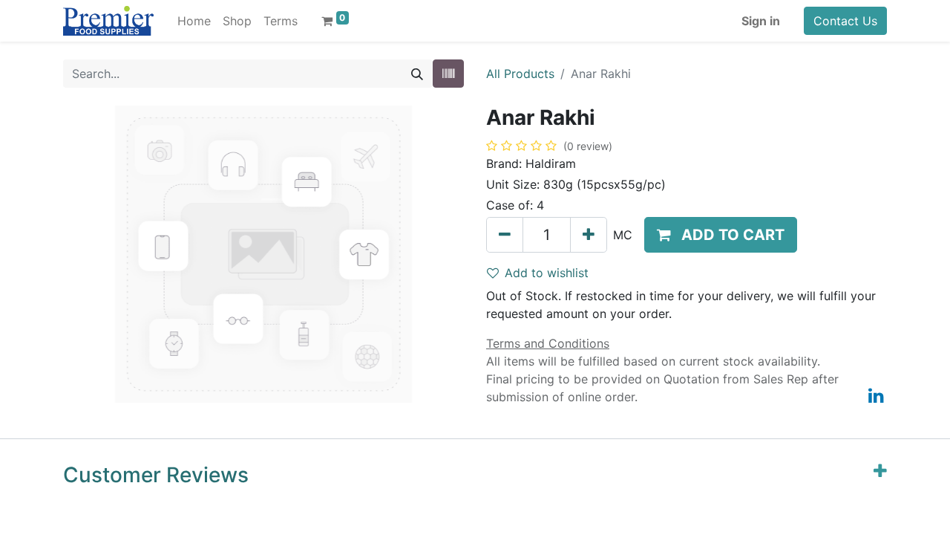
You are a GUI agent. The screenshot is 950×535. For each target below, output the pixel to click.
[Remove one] (504, 235)
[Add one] (588, 235)
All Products (520, 73)
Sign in (760, 20)
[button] (720, 235)
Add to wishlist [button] (547, 272)
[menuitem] (194, 21)
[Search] (417, 73)
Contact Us (845, 20)
